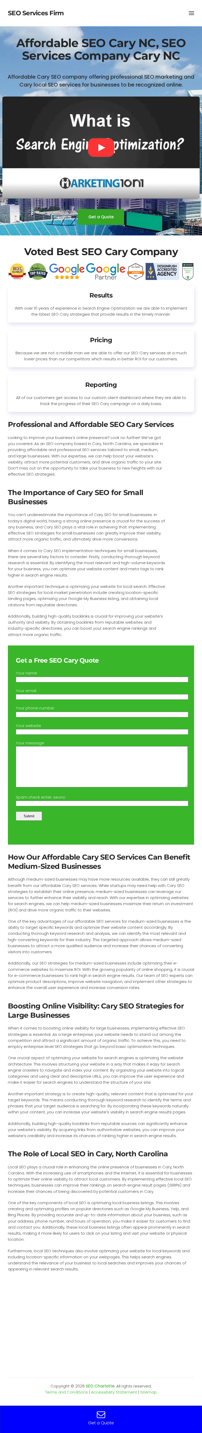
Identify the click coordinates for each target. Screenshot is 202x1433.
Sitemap (148, 1392)
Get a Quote (101, 217)
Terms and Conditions (66, 1392)
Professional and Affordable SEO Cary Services (91, 424)
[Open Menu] (191, 13)
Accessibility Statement (114, 1392)
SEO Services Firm (36, 13)
